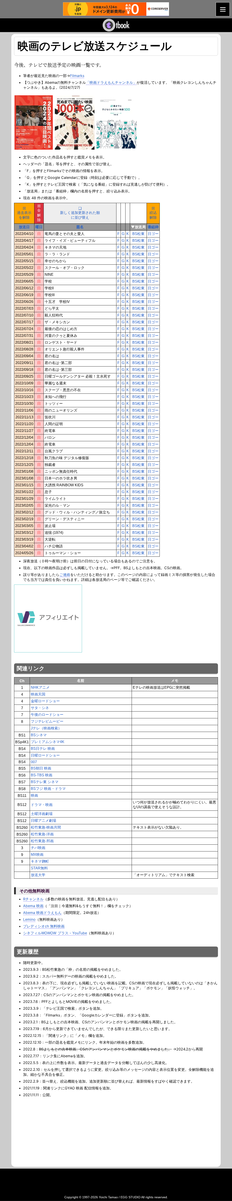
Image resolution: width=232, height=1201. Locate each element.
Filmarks (77, 75)
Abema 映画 (33, 906)
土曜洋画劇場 (42, 814)
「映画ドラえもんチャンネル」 (111, 82)
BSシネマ (39, 735)
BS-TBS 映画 (41, 775)
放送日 (24, 227)
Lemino (29, 919)
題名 (80, 227)
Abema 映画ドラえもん (42, 912)
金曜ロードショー (45, 701)
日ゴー (153, 234)
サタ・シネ (40, 708)
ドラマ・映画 (42, 805)
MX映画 (37, 854)
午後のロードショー (47, 715)
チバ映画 (38, 848)
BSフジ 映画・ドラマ (48, 789)
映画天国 (38, 694)
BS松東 (138, 234)
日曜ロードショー (45, 755)
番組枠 (153, 227)
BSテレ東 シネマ (44, 782)
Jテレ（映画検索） (46, 728)
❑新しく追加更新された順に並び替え (80, 212)
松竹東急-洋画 (42, 834)
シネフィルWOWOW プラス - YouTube (55, 933)
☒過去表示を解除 (24, 212)
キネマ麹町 (40, 861)
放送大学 (38, 875)
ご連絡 (64, 574)
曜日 (39, 227)
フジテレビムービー (47, 721)
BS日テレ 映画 (43, 748)
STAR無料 (39, 868)
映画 (34, 795)
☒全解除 (39, 213)
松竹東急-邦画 (42, 841)
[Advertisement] (52, 1131)
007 (34, 762)
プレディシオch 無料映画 (44, 926)
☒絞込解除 (153, 212)
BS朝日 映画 (41, 768)
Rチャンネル (33, 899)
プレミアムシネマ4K (47, 742)
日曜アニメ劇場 (43, 820)
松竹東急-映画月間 (46, 827)
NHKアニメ (40, 687)
